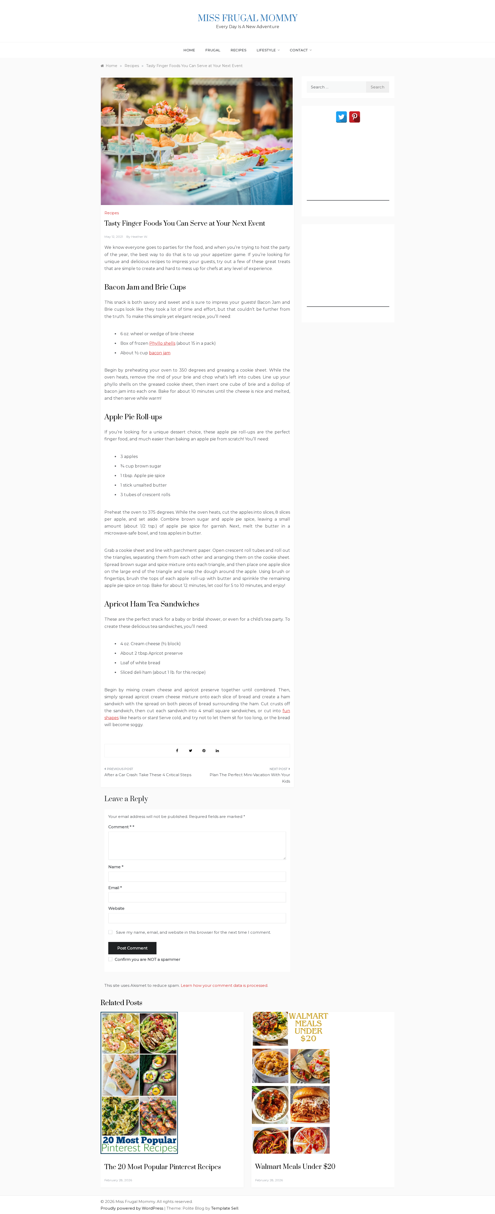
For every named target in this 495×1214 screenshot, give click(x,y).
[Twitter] (341, 117)
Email (115, 887)
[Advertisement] (348, 168)
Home (189, 50)
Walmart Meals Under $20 (295, 1167)
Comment (119, 826)
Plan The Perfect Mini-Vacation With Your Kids (250, 778)
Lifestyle (266, 50)
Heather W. (139, 237)
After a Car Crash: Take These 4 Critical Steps (147, 774)
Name (115, 866)
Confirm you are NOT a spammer (147, 959)
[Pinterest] (354, 117)
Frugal (212, 50)
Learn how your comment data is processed (224, 985)
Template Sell (224, 1208)
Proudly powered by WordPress (132, 1208)
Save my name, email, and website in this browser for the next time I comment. (193, 932)
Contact (299, 50)
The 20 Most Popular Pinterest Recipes (162, 1167)
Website (116, 908)
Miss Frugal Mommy (247, 18)
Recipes (239, 50)
